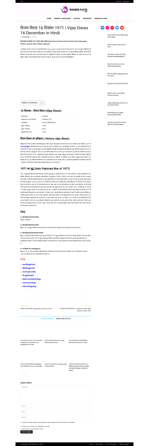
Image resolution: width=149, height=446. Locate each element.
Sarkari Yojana (100, 18)
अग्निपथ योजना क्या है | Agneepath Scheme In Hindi (36, 309)
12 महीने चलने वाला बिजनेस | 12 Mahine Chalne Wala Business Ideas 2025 (75, 310)
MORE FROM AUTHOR (63, 318)
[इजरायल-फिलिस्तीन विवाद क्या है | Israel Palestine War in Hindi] (56, 331)
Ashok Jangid (25, 37)
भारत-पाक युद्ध (24, 146)
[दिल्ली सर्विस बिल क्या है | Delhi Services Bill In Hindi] (101, 115)
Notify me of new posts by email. (32, 429)
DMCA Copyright (124, 444)
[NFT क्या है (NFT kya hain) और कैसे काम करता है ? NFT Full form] (101, 76)
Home (49, 18)
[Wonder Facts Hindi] (74, 9)
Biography (87, 18)
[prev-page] (21, 374)
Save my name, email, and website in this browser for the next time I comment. (49, 422)
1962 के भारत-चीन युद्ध (29, 283)
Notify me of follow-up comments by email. (36, 426)
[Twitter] (27, 296)
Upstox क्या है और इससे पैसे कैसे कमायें (118, 83)
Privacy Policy (99, 444)
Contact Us (126, 1)
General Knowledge (62, 18)
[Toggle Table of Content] (40, 103)
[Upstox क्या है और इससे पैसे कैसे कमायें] (101, 86)
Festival (76, 18)
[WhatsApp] (36, 296)
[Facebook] (22, 296)
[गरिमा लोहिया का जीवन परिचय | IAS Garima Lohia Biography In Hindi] (101, 56)
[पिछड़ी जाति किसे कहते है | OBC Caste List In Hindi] (101, 37)
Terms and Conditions (111, 444)
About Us (119, 1)
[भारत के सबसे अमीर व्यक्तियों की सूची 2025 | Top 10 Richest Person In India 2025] (31, 354)
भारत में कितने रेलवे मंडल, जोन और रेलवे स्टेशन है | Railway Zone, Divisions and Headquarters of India (31, 342)
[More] (41, 296)
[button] (21, 1)
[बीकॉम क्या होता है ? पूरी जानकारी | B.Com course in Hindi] (101, 95)
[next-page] (25, 374)
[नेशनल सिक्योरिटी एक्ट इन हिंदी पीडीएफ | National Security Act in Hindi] (80, 331)
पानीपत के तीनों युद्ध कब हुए (29, 286)
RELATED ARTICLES (47, 318)
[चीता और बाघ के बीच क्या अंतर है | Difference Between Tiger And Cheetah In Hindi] (101, 66)
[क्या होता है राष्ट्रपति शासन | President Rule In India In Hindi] (56, 354)
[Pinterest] (32, 296)
